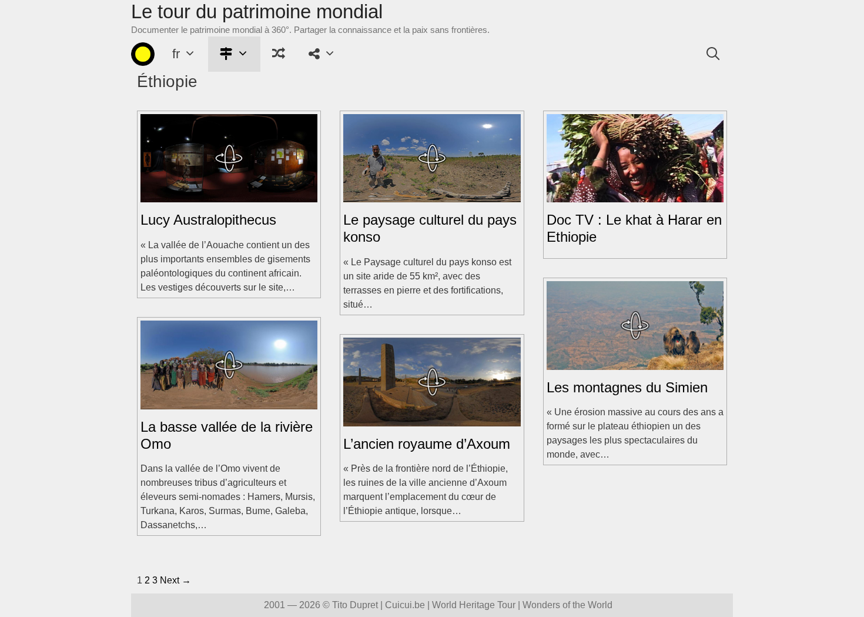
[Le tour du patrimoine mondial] (142, 54)
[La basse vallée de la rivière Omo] (228, 402)
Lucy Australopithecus (208, 220)
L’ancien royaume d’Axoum (426, 444)
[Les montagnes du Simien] (635, 363)
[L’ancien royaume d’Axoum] (431, 419)
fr (176, 53)
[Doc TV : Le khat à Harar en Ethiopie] (635, 195)
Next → (175, 580)
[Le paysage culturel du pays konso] (431, 195)
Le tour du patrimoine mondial (257, 11)
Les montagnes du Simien (627, 387)
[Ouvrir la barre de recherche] (713, 54)
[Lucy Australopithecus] (228, 195)
